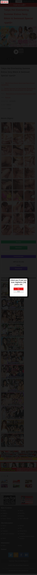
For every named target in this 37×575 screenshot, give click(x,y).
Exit (18, 291)
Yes (18, 289)
